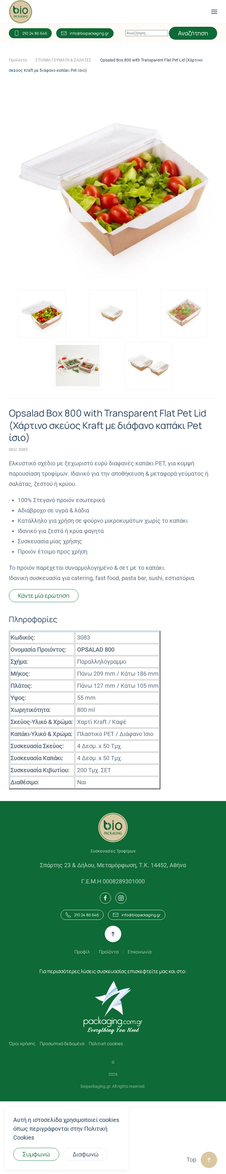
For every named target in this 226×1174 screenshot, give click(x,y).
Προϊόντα (109, 952)
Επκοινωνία (140, 952)
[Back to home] (20, 12)
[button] (214, 12)
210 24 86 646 (34, 33)
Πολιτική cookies (106, 1043)
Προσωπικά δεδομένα (62, 1043)
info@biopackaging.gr (89, 33)
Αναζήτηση (193, 33)
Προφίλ (82, 952)
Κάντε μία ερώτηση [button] (43, 596)
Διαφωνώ (86, 1154)
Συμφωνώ (36, 1154)
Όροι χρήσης (22, 1043)
